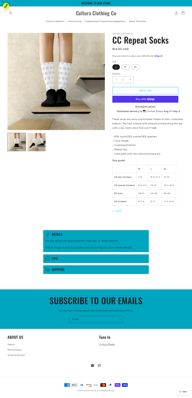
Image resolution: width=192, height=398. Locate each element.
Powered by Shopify (107, 391)
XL (135, 67)
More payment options (145, 106)
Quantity (116, 74)
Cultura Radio (107, 344)
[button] (11, 13)
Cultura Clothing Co (91, 391)
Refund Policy (15, 350)
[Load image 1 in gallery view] (17, 142)
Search (11, 344)
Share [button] (119, 211)
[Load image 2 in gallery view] (36, 142)
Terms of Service (16, 355)
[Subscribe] (119, 319)
